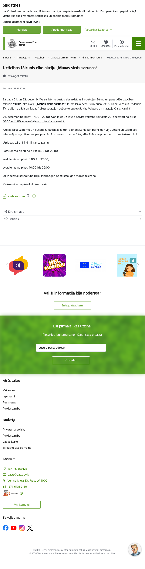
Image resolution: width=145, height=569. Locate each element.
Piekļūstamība (11, 408)
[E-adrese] (10, 493)
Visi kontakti (21, 504)
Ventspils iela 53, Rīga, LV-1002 (27, 480)
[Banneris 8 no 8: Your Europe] (54, 265)
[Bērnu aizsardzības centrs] (22, 43)
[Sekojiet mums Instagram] (22, 528)
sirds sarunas (16, 196)
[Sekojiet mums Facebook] (5, 528)
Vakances (9, 390)
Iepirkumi (9, 396)
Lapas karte (10, 441)
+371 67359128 (17, 468)
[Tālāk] (137, 265)
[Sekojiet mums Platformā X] (30, 528)
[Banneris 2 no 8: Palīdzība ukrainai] (127, 265)
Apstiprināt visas (62, 29)
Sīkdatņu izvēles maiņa (17, 447)
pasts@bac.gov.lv (18, 474)
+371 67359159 (17, 486)
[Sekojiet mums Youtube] (14, 527)
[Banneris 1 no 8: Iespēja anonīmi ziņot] (90, 265)
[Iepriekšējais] (7, 265)
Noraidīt (22, 29)
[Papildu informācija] (33, 195)
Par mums (9, 402)
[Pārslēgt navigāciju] (138, 43)
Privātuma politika (14, 429)
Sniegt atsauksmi (72, 305)
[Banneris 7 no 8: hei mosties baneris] (18, 265)
